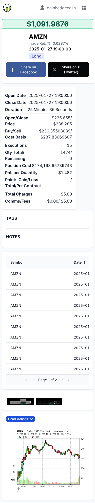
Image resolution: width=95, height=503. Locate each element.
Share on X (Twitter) (71, 69)
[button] (26, 380)
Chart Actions (18, 419)
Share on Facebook (28, 69)
